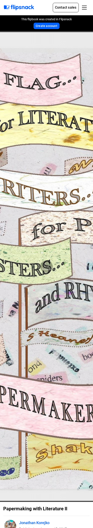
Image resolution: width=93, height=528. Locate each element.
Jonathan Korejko (34, 522)
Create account (46, 26)
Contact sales (66, 7)
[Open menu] (84, 7)
